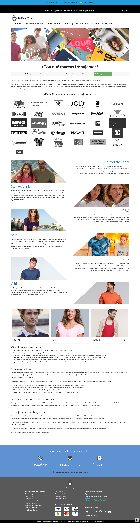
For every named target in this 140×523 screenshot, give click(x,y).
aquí (80, 2)
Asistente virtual (17, 24)
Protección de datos (61, 494)
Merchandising (68, 24)
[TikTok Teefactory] (109, 511)
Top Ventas (95, 24)
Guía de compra (29, 494)
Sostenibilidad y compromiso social (96, 496)
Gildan (15, 283)
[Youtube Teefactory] (87, 511)
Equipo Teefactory (90, 494)
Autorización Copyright (32, 510)
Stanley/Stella (21, 186)
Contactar (124, 11)
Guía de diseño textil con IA (33, 505)
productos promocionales (33, 89)
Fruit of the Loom (117, 162)
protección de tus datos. (80, 472)
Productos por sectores (53, 24)
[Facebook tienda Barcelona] (100, 511)
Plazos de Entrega (30, 496)
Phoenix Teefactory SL (53, 521)
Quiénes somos (107, 24)
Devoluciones (29, 498)
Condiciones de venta (61, 498)
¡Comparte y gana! (91, 515)
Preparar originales (31, 503)
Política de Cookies (61, 496)
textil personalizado (17, 89)
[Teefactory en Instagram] (96, 511)
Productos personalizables (34, 24)
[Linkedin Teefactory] (105, 511)
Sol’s (14, 235)
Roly (126, 259)
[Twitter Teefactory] (91, 511)
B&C (125, 211)
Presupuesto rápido (82, 24)
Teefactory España (41, 521)
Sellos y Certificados (31, 508)
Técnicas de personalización (33, 501)
